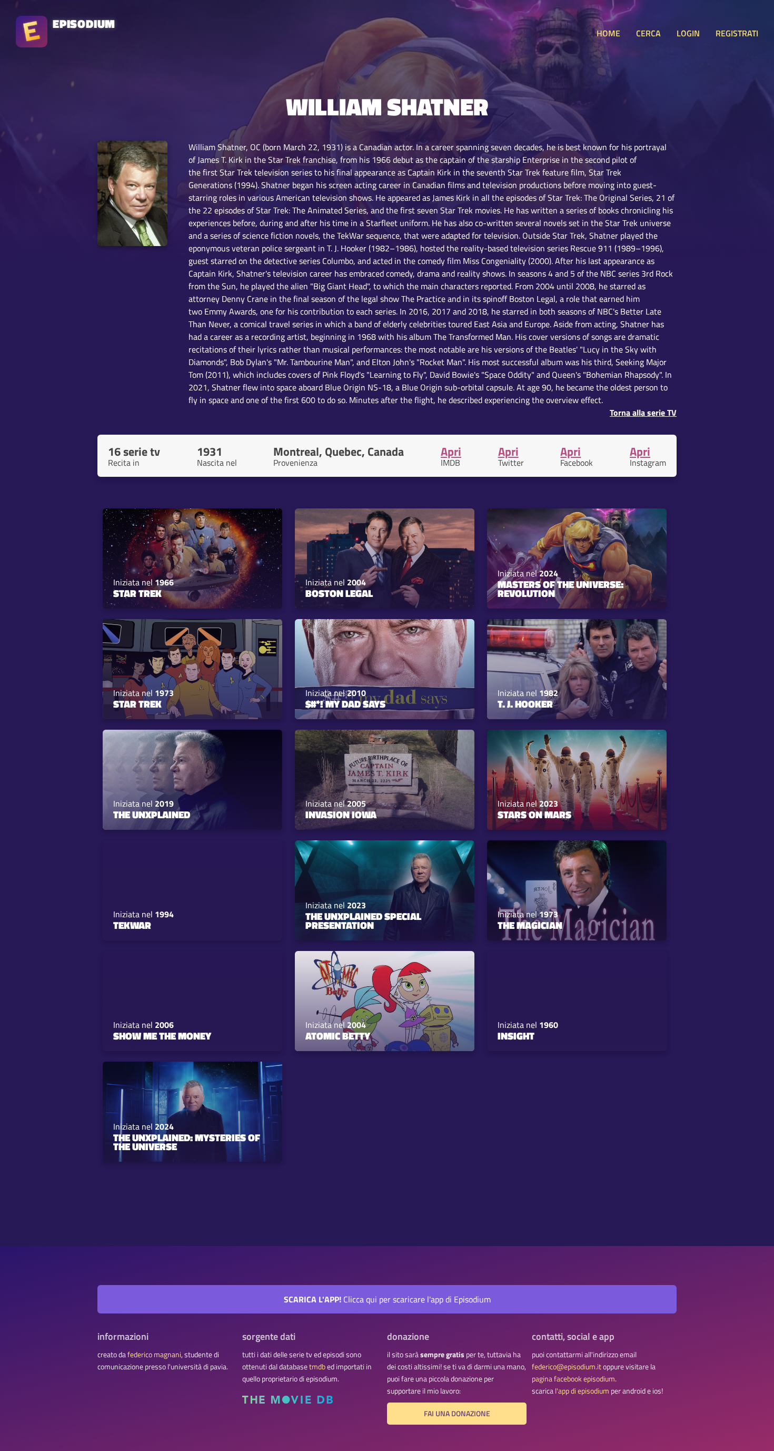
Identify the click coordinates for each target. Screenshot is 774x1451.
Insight (516, 1036)
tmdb (317, 1366)
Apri (451, 451)
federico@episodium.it (566, 1366)
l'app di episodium (582, 1391)
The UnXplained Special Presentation (363, 920)
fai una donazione (457, 1413)
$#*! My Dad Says (345, 704)
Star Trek (137, 593)
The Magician (530, 925)
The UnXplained (151, 814)
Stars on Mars (534, 814)
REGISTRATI (737, 33)
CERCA (648, 33)
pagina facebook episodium (573, 1379)
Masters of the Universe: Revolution (560, 589)
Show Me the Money (162, 1036)
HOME (608, 33)
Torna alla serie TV (643, 412)
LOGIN (688, 33)
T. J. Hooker (525, 704)
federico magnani (154, 1354)
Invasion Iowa (340, 814)
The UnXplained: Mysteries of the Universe (186, 1142)
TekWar (132, 925)
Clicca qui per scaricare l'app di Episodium (387, 1299)
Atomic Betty (337, 1036)
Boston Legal (339, 593)
